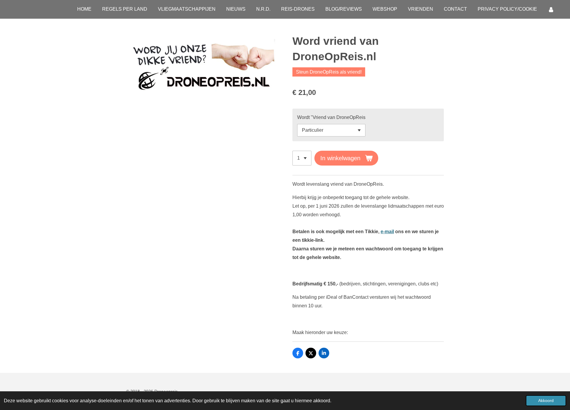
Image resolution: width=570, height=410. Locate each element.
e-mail (387, 231)
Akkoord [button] (546, 400)
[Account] (551, 9)
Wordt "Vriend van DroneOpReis (331, 117)
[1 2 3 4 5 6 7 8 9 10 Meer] (301, 158)
